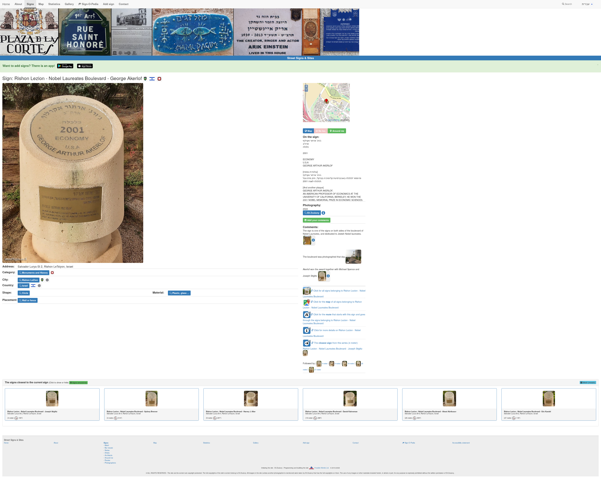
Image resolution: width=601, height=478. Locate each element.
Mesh (107, 445)
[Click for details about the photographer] (323, 212)
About (18, 4)
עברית (586, 4)
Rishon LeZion (29, 280)
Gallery (69, 4)
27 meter (317, 369)
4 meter (324, 363)
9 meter (337, 363)
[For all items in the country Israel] (152, 78)
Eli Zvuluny (313, 212)
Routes (107, 460)
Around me (109, 457)
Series (107, 450)
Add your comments (318, 220)
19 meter (350, 363)
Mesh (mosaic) (588, 382)
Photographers (110, 462)
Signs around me (79, 382)
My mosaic (109, 447)
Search (568, 3)
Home (6, 4)
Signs (30, 4)
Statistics (54, 4)
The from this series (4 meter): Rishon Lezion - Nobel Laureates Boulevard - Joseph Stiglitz (332, 345)
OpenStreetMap (333, 120)
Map (41, 4)
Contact (123, 4)
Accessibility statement (461, 442)
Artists (107, 452)
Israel (24, 285)
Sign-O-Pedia (89, 4)
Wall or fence (28, 300)
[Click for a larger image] (150, 173)
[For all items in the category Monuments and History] (159, 78)
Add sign (108, 4)
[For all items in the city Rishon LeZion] (145, 78)
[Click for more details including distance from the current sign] (313, 240)
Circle (24, 292)
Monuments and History (34, 272)
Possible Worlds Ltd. (321, 468)
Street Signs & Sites (300, 58)
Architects (108, 455)
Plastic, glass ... (180, 292)
